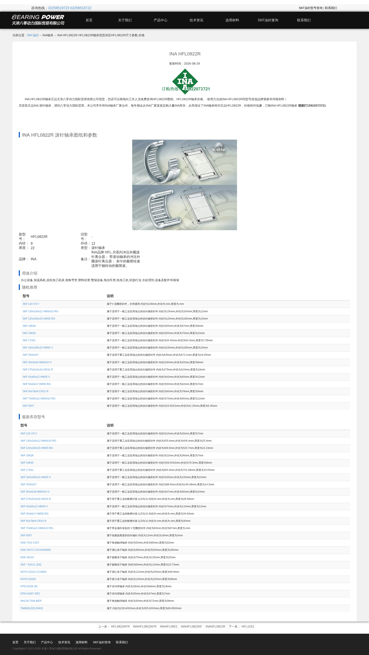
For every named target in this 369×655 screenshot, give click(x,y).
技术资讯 (196, 20)
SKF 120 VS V (31, 303)
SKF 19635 (29, 333)
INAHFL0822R (215, 626)
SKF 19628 (29, 325)
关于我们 (125, 20)
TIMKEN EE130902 (31, 608)
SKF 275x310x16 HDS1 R (38, 369)
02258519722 (80, 8)
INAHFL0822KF (191, 626)
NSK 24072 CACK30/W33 (35, 549)
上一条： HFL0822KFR (114, 626)
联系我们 (331, 8)
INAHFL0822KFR (145, 626)
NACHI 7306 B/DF (31, 600)
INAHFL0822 (168, 626)
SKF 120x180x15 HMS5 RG (39, 318)
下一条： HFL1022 (241, 626)
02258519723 (58, 8)
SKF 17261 (29, 340)
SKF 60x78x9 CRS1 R (35, 391)
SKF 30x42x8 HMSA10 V (37, 362)
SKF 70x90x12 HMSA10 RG (39, 398)
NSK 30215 (27, 557)
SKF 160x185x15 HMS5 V (38, 347)
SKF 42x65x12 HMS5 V (36, 376)
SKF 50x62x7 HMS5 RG (37, 384)
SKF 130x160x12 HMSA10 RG (40, 311)
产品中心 (160, 20)
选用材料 (232, 20)
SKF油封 (33, 35)
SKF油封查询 (268, 20)
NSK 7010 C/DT (29, 542)
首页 (89, 20)
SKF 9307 (28, 405)
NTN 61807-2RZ (30, 593)
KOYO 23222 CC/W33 (33, 571)
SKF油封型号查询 (310, 8)
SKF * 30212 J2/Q (30, 564)
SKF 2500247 (31, 354)
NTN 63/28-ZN (28, 586)
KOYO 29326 (28, 579)
